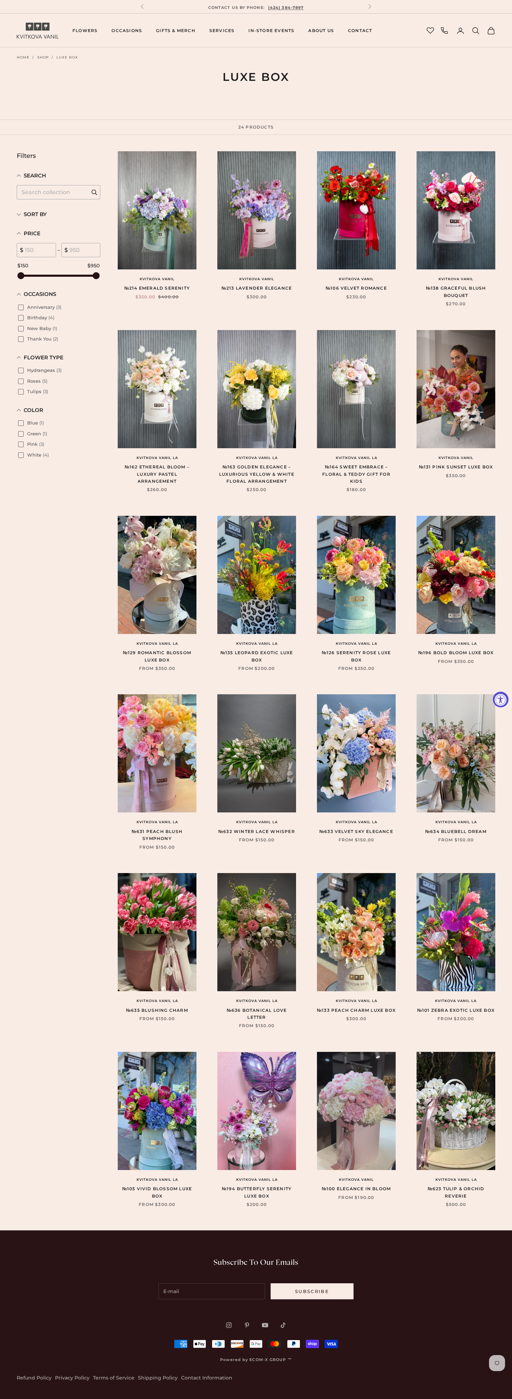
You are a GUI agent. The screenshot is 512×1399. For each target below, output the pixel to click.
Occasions (126, 30)
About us (321, 30)
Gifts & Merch (175, 30)
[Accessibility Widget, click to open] (501, 700)
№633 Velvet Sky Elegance (356, 831)
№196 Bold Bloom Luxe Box (456, 652)
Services (222, 30)
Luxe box (67, 57)
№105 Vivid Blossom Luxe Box (157, 1192)
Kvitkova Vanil (157, 279)
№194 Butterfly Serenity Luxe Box (257, 1192)
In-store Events (271, 30)
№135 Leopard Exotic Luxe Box (256, 656)
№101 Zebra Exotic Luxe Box (456, 1010)
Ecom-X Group (267, 1359)
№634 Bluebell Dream (456, 831)
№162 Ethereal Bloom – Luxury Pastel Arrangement (157, 474)
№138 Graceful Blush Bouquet (456, 291)
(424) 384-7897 (286, 6)
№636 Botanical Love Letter (257, 1014)
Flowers (85, 30)
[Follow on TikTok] (283, 1325)
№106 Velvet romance (356, 288)
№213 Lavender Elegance (257, 288)
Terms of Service (113, 1378)
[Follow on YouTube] (265, 1325)
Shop (43, 57)
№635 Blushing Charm (157, 1010)
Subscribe (312, 1291)
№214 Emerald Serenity (157, 288)
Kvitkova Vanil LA (157, 458)
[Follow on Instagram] (228, 1325)
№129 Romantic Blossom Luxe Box (157, 656)
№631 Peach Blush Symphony (157, 835)
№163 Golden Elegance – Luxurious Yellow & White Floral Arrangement (256, 474)
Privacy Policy (72, 1378)
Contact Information (206, 1378)
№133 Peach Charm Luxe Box (356, 1010)
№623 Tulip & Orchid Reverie (456, 1192)
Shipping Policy (158, 1378)
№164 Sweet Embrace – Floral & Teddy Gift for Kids (356, 474)
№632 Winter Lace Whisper (256, 831)
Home (23, 57)
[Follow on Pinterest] (246, 1325)
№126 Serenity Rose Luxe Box (356, 656)
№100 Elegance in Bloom (356, 1188)
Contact (360, 30)
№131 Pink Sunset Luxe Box (456, 466)
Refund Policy (34, 1378)
